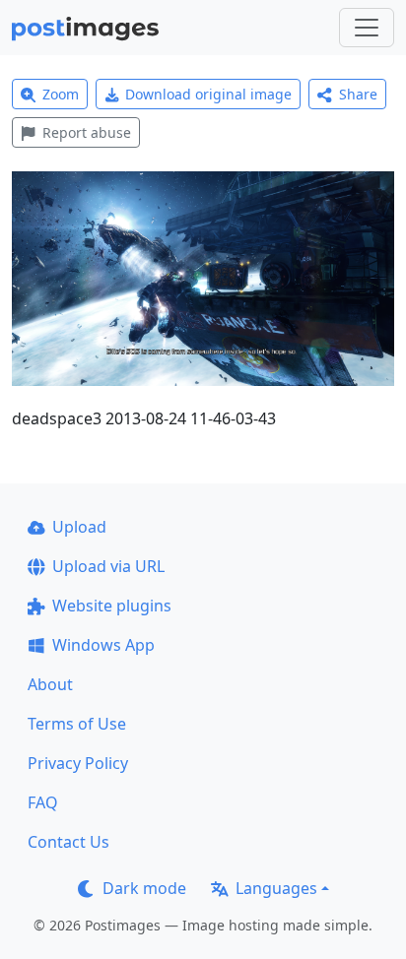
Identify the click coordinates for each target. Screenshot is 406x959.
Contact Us (68, 842)
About (50, 684)
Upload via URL (108, 566)
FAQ (43, 802)
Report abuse (86, 132)
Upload (79, 527)
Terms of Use (77, 724)
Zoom (60, 94)
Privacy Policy (78, 763)
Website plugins (111, 605)
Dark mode (144, 888)
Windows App (103, 645)
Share (358, 94)
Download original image (208, 94)
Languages (276, 888)
